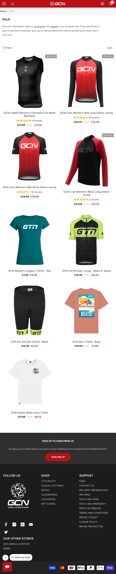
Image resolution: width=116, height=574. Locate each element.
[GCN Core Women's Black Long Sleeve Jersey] (86, 160)
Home (3, 11)
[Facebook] (6, 524)
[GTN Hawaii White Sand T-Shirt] (29, 381)
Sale (12, 11)
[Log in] (102, 4)
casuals (54, 26)
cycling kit (39, 26)
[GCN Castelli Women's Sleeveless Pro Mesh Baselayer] (29, 81)
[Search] (12, 4)
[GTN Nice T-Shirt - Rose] (86, 310)
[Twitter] (6, 532)
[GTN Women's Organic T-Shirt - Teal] (29, 239)
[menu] (4, 4)
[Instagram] (14, 524)
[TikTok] (22, 524)
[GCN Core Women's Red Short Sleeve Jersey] (29, 156)
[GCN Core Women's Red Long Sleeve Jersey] (86, 81)
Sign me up (58, 457)
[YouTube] (31, 524)
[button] (24, 120)
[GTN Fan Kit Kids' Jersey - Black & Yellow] (86, 239)
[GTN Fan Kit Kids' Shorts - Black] (29, 310)
